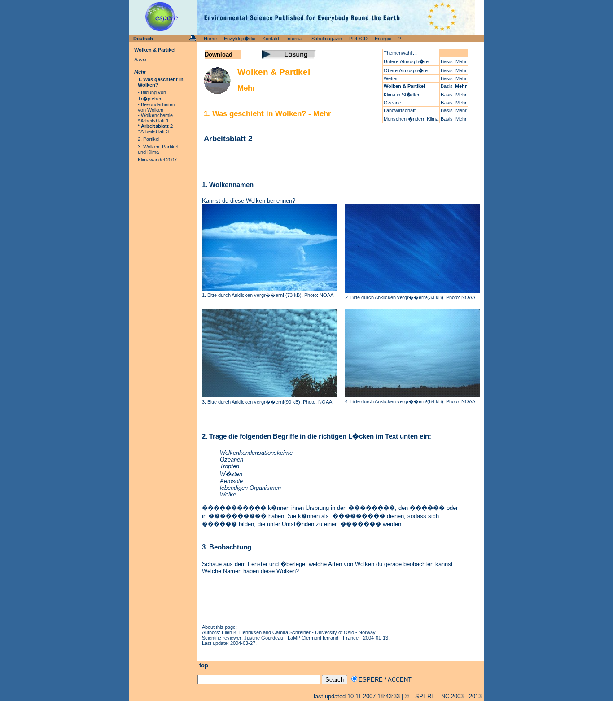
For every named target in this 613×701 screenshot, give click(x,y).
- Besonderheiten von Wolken (156, 107)
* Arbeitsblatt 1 (153, 120)
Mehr (140, 71)
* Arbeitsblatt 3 (153, 131)
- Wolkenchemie (155, 115)
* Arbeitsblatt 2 (155, 126)
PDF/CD (358, 38)
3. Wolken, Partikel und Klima (158, 149)
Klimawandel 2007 (157, 159)
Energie (383, 38)
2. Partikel (148, 139)
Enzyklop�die (239, 38)
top (202, 665)
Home (210, 38)
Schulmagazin (326, 38)
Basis (140, 59)
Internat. (295, 38)
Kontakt (271, 38)
